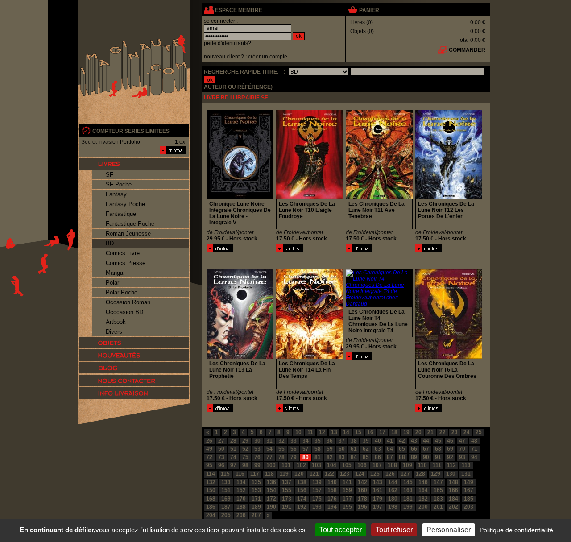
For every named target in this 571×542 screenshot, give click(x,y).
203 (468, 507)
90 (426, 457)
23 (454, 432)
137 (286, 482)
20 (418, 432)
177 (347, 499)
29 (245, 441)
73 (221, 457)
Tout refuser (394, 530)
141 (347, 482)
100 (271, 465)
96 (221, 465)
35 (317, 441)
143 (377, 482)
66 (414, 449)
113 (466, 465)
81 (317, 457)
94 (474, 457)
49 (209, 449)
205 (226, 515)
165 (438, 490)
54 (269, 449)
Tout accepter (340, 530)
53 (257, 449)
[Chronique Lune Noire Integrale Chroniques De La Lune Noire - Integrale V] (220, 251)
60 (342, 449)
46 (450, 441)
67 (426, 449)
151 (226, 490)
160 (362, 490)
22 (442, 432)
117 (254, 474)
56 (293, 449)
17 (382, 432)
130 (450, 474)
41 (390, 441)
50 (221, 449)
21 (430, 432)
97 (233, 465)
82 (330, 457)
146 (423, 482)
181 (408, 499)
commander (467, 50)
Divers (114, 331)
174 (301, 499)
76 (257, 457)
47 (462, 441)
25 (479, 432)
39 (366, 441)
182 (423, 499)
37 (342, 441)
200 (423, 507)
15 (358, 432)
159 (347, 490)
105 (347, 465)
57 (305, 449)
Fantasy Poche (125, 204)
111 (437, 465)
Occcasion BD (124, 312)
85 (366, 457)
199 (408, 507)
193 (317, 507)
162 (392, 490)
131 (466, 474)
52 (245, 449)
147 (438, 482)
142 (362, 482)
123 (344, 474)
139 (317, 482)
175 (317, 499)
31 (269, 441)
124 (359, 474)
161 (377, 490)
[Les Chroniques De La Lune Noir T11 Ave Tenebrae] (359, 251)
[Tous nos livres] (134, 164)
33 (293, 441)
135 (256, 482)
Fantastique (121, 214)
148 (453, 482)
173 (286, 499)
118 (269, 474)
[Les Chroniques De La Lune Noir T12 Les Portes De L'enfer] (428, 251)
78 (281, 457)
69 (450, 449)
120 (299, 474)
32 (281, 441)
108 (392, 465)
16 (370, 432)
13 (334, 432)
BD (110, 243)
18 (394, 432)
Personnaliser (448, 530)
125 (375, 474)
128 (420, 474)
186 (210, 507)
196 (362, 507)
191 (286, 507)
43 (414, 441)
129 (435, 474)
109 (407, 465)
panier (369, 10)
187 (226, 507)
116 (240, 474)
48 (474, 441)
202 (453, 507)
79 (293, 457)
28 (233, 441)
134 (241, 482)
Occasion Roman (128, 302)
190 (271, 507)
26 (209, 441)
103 (316, 465)
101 (286, 465)
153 (256, 490)
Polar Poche (121, 292)
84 (354, 457)
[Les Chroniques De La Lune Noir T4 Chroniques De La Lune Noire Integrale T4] (359, 359)
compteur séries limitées (131, 131)
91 (438, 457)
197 (377, 507)
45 (438, 441)
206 (241, 515)
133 (226, 482)
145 (408, 482)
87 (390, 457)
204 (210, 515)
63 (378, 449)
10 (298, 432)
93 (462, 457)
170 (241, 499)
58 (317, 449)
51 (233, 449)
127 (405, 474)
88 (402, 457)
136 (271, 482)
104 (331, 465)
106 (362, 465)
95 (209, 465)
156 (301, 490)
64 (390, 449)
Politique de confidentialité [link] (516, 530)
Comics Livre (123, 253)
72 (209, 457)
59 (330, 449)
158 (332, 490)
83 (342, 457)
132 (210, 482)
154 (271, 490)
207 (256, 515)
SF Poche (119, 184)
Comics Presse (125, 263)
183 (438, 499)
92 (450, 457)
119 (284, 474)
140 (332, 482)
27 (221, 441)
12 (322, 432)
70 (462, 449)
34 (305, 441)
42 (402, 441)
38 (354, 441)
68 (438, 449)
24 (466, 432)
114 (210, 474)
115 (225, 474)
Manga (114, 272)
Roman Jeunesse (128, 233)
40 (378, 441)
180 (392, 499)
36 (330, 441)
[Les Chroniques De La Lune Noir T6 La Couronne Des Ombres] (428, 410)
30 (257, 441)
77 (269, 457)
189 (256, 507)
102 (301, 465)
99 (257, 465)
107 (377, 465)
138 (301, 482)
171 (256, 499)
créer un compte (267, 57)
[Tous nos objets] (134, 342)
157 (317, 490)
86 (378, 457)
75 (245, 457)
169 (226, 499)
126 (390, 474)
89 (414, 457)
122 (329, 474)
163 (408, 490)
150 (210, 490)
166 (453, 490)
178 (362, 499)
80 (305, 457)
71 (474, 449)
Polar (112, 282)
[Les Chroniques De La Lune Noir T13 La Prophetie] (220, 410)
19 (406, 432)
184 (453, 499)
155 (286, 490)
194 (332, 507)
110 (422, 465)
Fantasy (116, 194)
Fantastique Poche (130, 223)
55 (281, 449)
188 (241, 507)
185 (468, 499)
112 (451, 465)
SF (109, 174)
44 (426, 441)
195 (347, 507)
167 (468, 490)
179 (377, 499)
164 (423, 490)
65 (402, 449)
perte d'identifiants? (227, 43)
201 (438, 507)
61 (354, 449)
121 (314, 474)
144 (392, 482)
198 (392, 507)
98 (245, 465)
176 (332, 499)
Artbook (116, 322)
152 (241, 490)
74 (233, 457)
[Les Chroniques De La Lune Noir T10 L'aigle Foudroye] (289, 251)
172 (271, 499)
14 (346, 432)
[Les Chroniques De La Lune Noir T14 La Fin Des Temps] (289, 410)
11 (310, 432)
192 (301, 507)
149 (468, 482)
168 (210, 499)
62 (366, 449)
